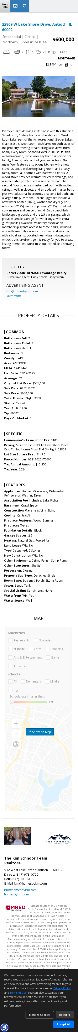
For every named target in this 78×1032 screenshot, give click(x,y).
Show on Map (41, 732)
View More (13, 296)
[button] (4, 1027)
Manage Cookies (39, 1015)
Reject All (65, 1015)
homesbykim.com (16, 894)
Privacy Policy (62, 988)
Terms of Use (18, 992)
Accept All (64, 1024)
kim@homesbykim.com (22, 291)
